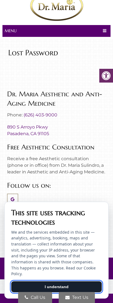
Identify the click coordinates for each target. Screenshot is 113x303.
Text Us (79, 297)
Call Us (37, 297)
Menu (11, 30)
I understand (57, 287)
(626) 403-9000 (40, 115)
